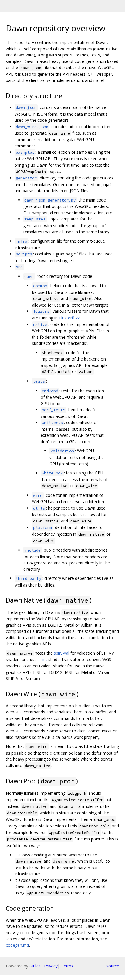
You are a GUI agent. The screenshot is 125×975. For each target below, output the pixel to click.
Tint (43, 659)
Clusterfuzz (69, 318)
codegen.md (17, 945)
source (112, 966)
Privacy (51, 966)
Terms (67, 966)
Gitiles (35, 966)
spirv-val (61, 653)
